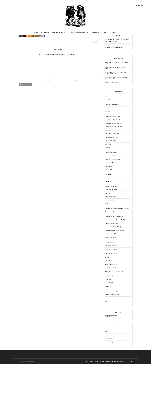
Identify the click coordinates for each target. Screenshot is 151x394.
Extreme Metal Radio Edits (113, 227)
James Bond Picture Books (113, 126)
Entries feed (108, 335)
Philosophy (108, 260)
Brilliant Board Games (111, 152)
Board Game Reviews (78, 32)
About (105, 32)
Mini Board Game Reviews (113, 159)
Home (36, 32)
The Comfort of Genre (112, 82)
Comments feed (109, 338)
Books (106, 100)
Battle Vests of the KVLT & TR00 (115, 220)
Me (105, 203)
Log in (106, 331)
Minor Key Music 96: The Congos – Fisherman (115, 68)
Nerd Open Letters (110, 245)
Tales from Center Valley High (113, 271)
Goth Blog (108, 276)
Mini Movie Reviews (59, 32)
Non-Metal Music (109, 249)
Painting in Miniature (111, 162)
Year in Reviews (110, 140)
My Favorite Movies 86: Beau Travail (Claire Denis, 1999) (116, 73)
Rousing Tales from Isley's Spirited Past (116, 208)
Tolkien (107, 286)
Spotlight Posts (109, 267)
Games (107, 147)
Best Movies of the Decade (113, 116)
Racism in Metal (110, 234)
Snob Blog (108, 283)
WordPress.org (109, 342)
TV (105, 298)
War (106, 301)
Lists (106, 193)
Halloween (108, 178)
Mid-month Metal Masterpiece (114, 230)
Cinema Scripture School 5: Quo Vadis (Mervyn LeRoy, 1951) (117, 78)
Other (106, 257)
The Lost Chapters (111, 291)
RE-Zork (108, 166)
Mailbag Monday (109, 196)
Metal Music (108, 211)
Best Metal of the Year (112, 223)
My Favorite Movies (111, 137)
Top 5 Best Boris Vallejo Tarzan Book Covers (116, 63)
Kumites (108, 130)
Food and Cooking (109, 144)
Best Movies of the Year (112, 119)
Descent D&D (109, 155)
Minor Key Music (110, 253)
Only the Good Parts (111, 104)
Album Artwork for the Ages (113, 216)
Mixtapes (44, 32)
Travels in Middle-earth (112, 294)
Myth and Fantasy (109, 237)
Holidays (107, 169)
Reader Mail (95, 32)
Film (106, 111)
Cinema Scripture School (112, 123)
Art (106, 96)
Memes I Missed (110, 186)
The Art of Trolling (111, 189)
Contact (113, 32)
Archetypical (109, 242)
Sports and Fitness (110, 264)
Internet (107, 181)
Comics (107, 108)
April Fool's (109, 174)
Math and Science (109, 200)
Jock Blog (108, 279)
